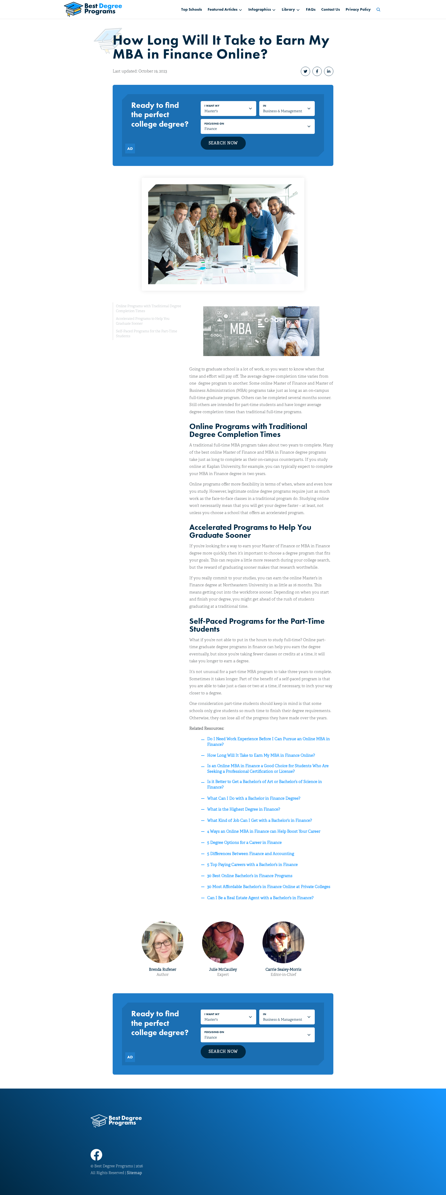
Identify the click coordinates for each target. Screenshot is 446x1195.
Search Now (223, 143)
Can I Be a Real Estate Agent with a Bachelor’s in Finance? (260, 897)
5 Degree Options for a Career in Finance (244, 842)
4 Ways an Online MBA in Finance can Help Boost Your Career (263, 831)
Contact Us (330, 9)
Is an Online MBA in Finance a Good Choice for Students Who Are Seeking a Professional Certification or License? (268, 768)
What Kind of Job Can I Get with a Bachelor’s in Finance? (259, 820)
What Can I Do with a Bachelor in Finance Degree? (253, 798)
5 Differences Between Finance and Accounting (250, 853)
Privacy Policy (358, 9)
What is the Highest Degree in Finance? (243, 809)
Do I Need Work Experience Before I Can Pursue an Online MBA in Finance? (268, 741)
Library (288, 9)
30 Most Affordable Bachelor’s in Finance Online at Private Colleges (268, 886)
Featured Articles (222, 9)
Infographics (259, 9)
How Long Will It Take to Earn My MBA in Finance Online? (261, 755)
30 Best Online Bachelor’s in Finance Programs (249, 875)
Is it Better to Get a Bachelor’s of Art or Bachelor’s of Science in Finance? (264, 784)
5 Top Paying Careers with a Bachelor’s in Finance (252, 864)
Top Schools (191, 9)
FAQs (310, 9)
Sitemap (134, 1172)
